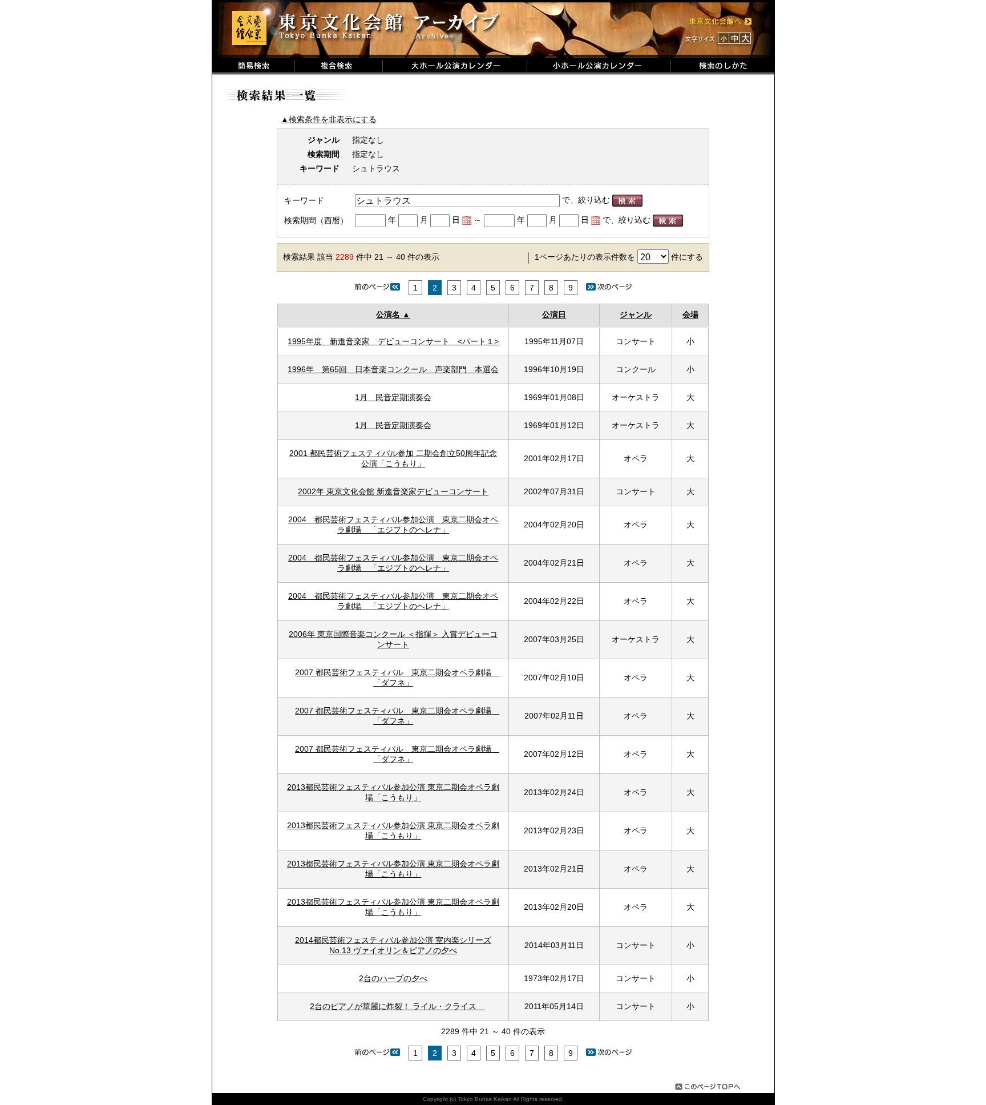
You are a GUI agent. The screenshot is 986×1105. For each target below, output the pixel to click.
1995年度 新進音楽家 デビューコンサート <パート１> (393, 341)
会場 (690, 314)
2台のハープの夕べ (393, 978)
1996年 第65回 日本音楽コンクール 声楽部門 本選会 (393, 369)
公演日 (554, 314)
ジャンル (636, 314)
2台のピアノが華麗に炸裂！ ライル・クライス (397, 1006)
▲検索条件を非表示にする (329, 119)
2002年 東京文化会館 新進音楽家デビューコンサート (393, 491)
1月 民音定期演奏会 (393, 397)
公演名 (388, 314)
